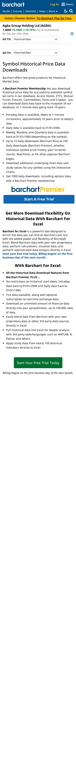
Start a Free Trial (39, 199)
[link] (71, 34)
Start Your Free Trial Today (38, 362)
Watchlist (30, 11)
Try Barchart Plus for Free (54, 18)
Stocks (6, 11)
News (42, 11)
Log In (54, 4)
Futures (17, 11)
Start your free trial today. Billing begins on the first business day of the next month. (37, 255)
